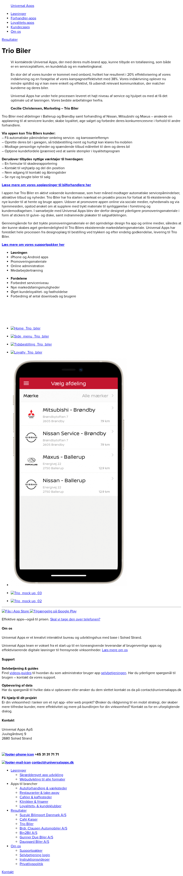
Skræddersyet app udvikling (41, 775)
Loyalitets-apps (22, 22)
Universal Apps (22, 6)
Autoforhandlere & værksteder (43, 788)
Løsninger (18, 14)
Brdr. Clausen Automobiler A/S (43, 828)
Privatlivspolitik (31, 864)
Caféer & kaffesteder (36, 797)
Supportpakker (31, 850)
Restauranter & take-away (39, 793)
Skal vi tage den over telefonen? (75, 619)
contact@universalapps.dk (53, 762)
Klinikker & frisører (34, 801)
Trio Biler (26, 824)
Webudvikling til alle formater (42, 779)
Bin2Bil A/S (28, 833)
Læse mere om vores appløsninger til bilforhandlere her (46, 185)
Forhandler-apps (23, 18)
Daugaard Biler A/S (34, 841)
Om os (16, 31)
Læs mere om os (115, 650)
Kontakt (8, 872)
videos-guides (20, 673)
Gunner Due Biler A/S (36, 837)
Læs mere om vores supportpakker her (33, 244)
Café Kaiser (28, 819)
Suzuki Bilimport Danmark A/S (43, 815)
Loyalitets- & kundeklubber (40, 806)
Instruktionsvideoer (35, 859)
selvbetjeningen (113, 673)
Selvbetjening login (35, 855)
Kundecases (20, 27)
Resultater (19, 810)
